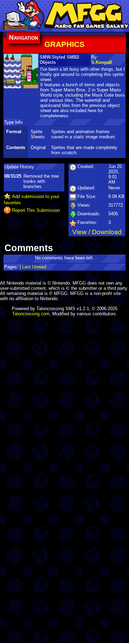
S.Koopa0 (101, 62)
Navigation (23, 37)
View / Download (97, 232)
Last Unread (34, 266)
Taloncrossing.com (31, 313)
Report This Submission (36, 210)
